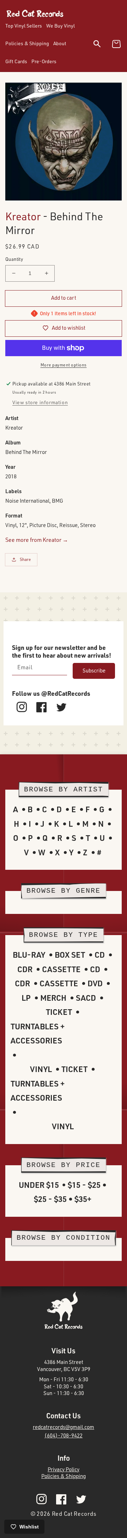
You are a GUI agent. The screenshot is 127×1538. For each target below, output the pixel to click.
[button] (101, 45)
